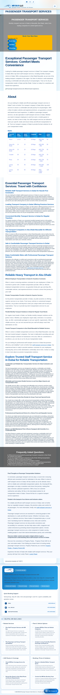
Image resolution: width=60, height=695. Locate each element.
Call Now (11, 44)
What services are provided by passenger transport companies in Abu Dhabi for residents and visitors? (29, 455)
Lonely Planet (33, 554)
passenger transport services (35, 268)
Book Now (12, 41)
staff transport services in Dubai (41, 345)
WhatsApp (12, 48)
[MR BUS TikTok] (33, 2)
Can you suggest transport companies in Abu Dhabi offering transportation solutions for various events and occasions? (29, 458)
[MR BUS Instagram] (30, 2)
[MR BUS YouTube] (26, 2)
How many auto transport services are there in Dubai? (24, 465)
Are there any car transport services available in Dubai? (24, 460)
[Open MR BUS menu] (55, 6)
